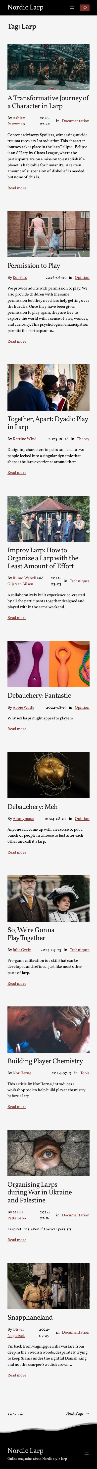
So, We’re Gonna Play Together (30, 934)
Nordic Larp (25, 7)
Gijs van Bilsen (20, 584)
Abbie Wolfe (23, 707)
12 (21, 1413)
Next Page (78, 1413)
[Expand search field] (85, 7)
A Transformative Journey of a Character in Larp (48, 102)
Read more (16, 188)
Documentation (76, 121)
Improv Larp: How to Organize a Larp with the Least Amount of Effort (42, 558)
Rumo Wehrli (24, 578)
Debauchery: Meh (32, 807)
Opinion (82, 278)
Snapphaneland (30, 1318)
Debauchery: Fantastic (39, 696)
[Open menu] (72, 8)
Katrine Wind (25, 439)
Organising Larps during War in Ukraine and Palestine (39, 1193)
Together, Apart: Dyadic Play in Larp (47, 423)
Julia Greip (22, 950)
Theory (83, 439)
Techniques (80, 581)
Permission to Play (33, 266)
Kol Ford (20, 278)
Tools (85, 1073)
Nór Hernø (22, 1073)
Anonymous (23, 819)
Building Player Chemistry (45, 1062)
